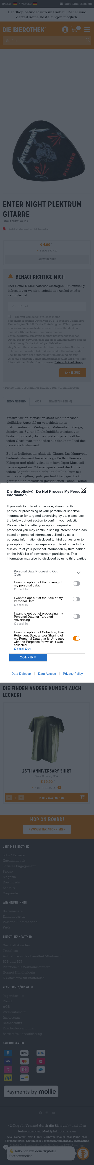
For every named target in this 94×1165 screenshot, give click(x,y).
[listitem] (47, 573)
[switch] (76, 583)
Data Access (47, 673)
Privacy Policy (73, 673)
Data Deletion (21, 673)
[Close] (85, 492)
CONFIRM (28, 657)
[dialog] (47, 582)
